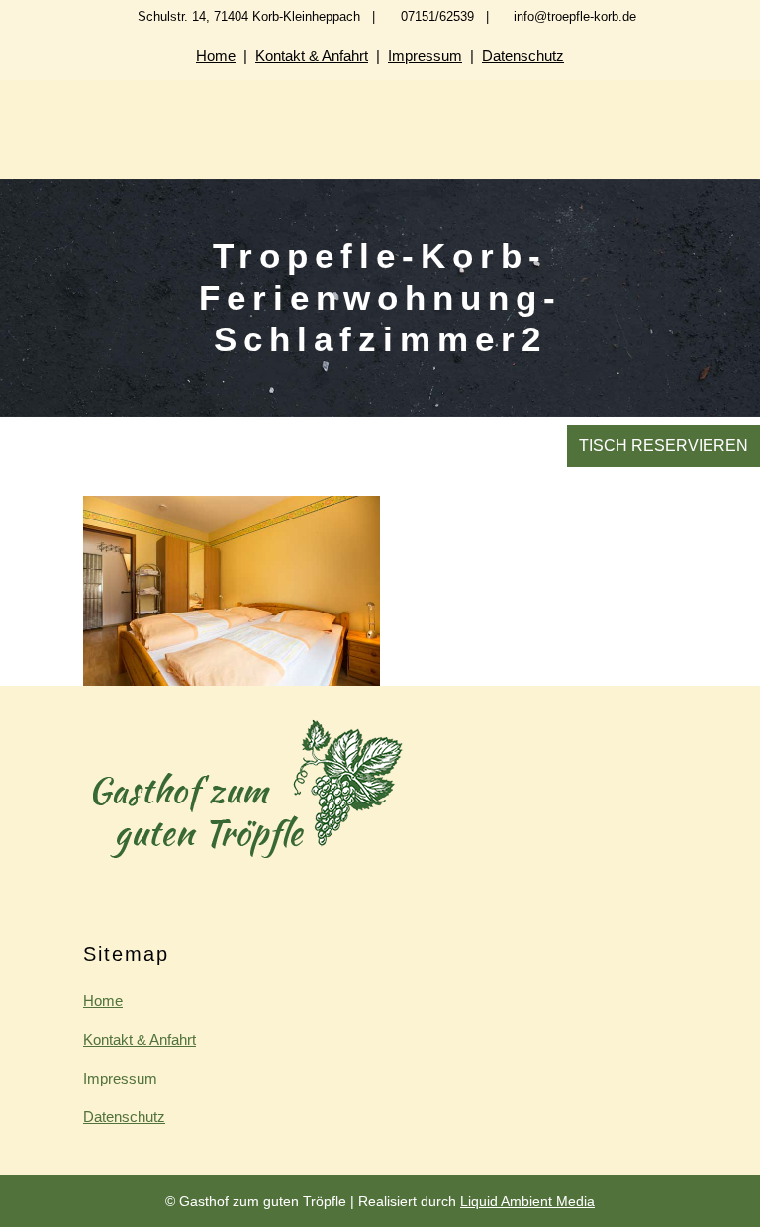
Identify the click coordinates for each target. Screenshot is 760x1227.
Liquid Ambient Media (527, 1201)
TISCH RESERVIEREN (663, 445)
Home (216, 55)
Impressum (425, 55)
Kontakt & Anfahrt (311, 55)
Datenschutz (523, 55)
